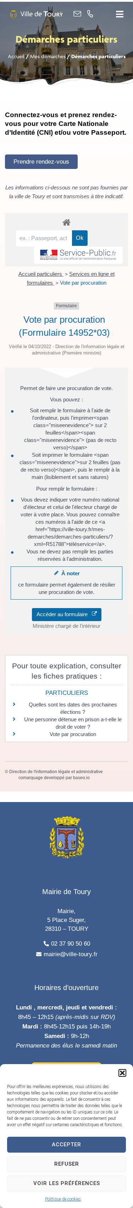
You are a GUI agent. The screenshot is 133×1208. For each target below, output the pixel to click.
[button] (122, 1072)
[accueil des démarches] (66, 222)
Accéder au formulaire (64, 614)
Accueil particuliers (40, 274)
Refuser (66, 1164)
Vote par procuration (83, 283)
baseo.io (81, 777)
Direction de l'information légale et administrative (56, 771)
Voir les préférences (66, 1183)
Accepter (66, 1144)
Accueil (16, 56)
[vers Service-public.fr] (78, 255)
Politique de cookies (63, 1199)
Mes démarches (48, 56)
